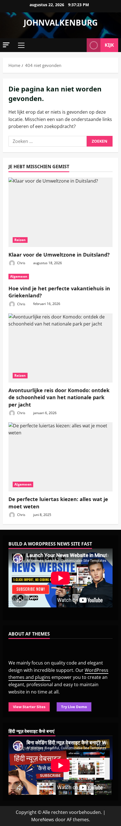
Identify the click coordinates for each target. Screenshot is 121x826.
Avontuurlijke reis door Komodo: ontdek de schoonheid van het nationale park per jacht (58, 397)
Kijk (109, 45)
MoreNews (42, 819)
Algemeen (18, 276)
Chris (20, 263)
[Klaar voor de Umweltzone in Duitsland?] (60, 212)
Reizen (20, 239)
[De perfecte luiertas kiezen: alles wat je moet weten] (60, 457)
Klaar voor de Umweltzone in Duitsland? (59, 254)
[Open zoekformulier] (79, 45)
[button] (6, 44)
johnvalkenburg (61, 22)
